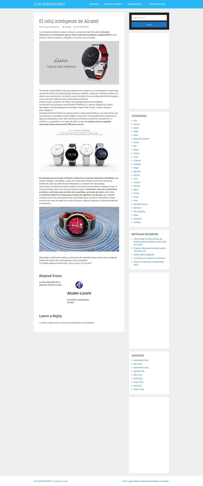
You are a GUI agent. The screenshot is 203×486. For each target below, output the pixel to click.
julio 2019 (138, 364)
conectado (64, 323)
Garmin (137, 175)
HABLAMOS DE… (135, 4)
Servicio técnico (141, 204)
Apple (136, 128)
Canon (136, 153)
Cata (136, 157)
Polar (136, 197)
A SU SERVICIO (82, 27)
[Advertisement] (149, 70)
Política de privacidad (142, 481)
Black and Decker (141, 139)
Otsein (136, 193)
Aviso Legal (127, 481)
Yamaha (137, 222)
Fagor (136, 168)
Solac (136, 215)
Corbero (137, 160)
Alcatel (68, 27)
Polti (136, 200)
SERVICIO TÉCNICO (113, 4)
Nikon (136, 190)
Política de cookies (160, 481)
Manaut (137, 186)
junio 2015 (138, 378)
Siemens (137, 208)
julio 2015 (138, 375)
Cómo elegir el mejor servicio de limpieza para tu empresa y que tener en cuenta (150, 242)
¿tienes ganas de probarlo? (80, 263)
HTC (136, 179)
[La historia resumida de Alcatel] (79, 288)
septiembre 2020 (141, 360)
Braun (136, 150)
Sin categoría (139, 211)
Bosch (136, 142)
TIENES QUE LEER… (157, 4)
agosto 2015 (139, 371)
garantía (137, 171)
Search (149, 25)
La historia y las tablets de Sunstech (149, 258)
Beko (136, 135)
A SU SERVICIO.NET (49, 4)
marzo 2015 (139, 389)
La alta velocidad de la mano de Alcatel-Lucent (50, 283)
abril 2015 (138, 386)
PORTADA (93, 4)
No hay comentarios (50, 27)
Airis (135, 120)
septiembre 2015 (141, 367)
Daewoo (137, 164)
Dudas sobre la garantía (144, 254)
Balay (136, 131)
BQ (135, 146)
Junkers (137, 182)
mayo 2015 (138, 382)
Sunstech (138, 219)
